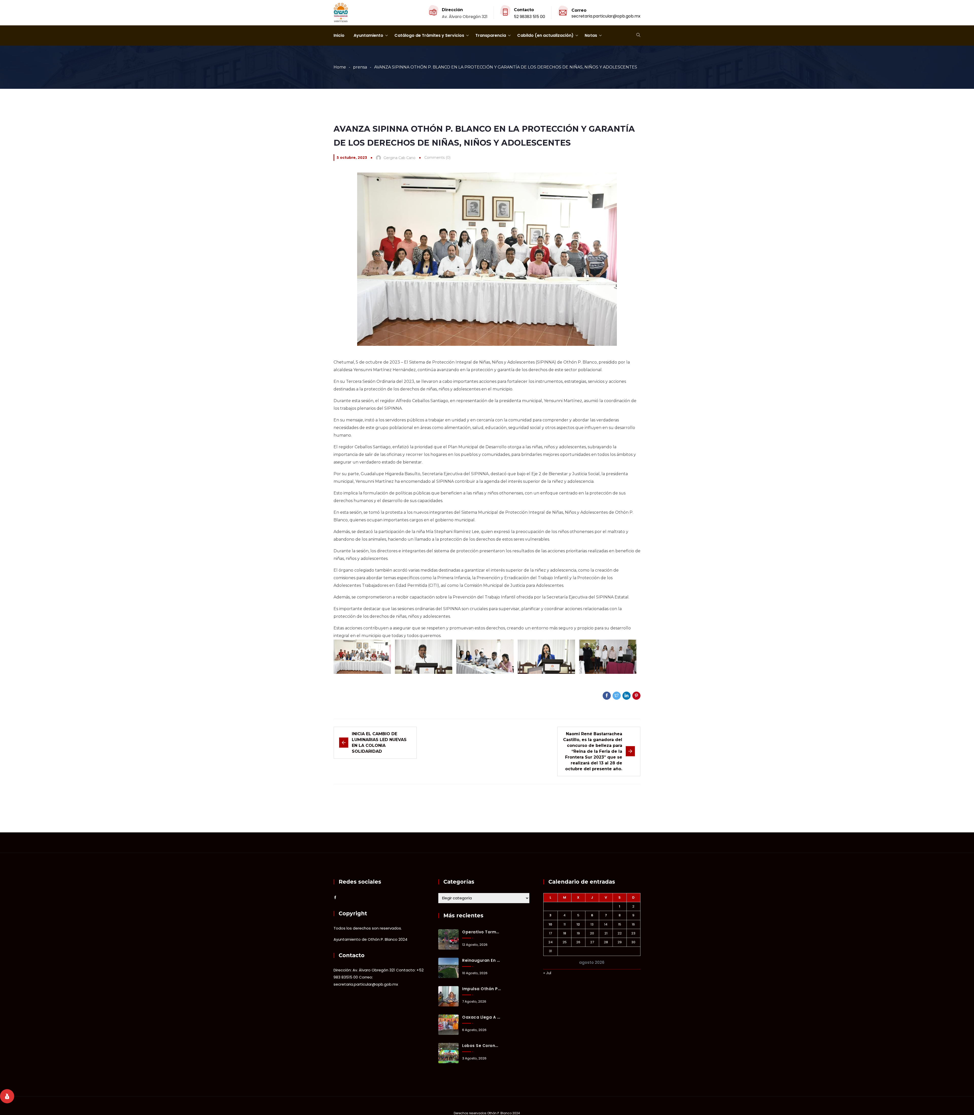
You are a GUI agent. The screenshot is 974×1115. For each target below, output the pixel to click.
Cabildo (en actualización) (545, 35)
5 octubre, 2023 (352, 157)
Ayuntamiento (368, 35)
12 (578, 924)
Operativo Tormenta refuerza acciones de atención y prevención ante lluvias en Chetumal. (481, 932)
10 (550, 924)
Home (340, 67)
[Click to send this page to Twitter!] (617, 696)
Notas (591, 35)
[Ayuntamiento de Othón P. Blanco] (341, 13)
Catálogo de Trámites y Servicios (429, 35)
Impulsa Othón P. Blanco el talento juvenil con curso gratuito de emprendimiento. (481, 988)
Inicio (339, 35)
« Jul (547, 972)
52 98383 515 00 (529, 17)
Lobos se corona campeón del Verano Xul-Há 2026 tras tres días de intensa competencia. (481, 1045)
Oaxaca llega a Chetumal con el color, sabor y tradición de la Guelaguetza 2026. (481, 1017)
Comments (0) (437, 157)
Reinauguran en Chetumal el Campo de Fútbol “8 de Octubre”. (481, 960)
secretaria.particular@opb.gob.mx (605, 16)
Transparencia (490, 35)
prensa (360, 67)
